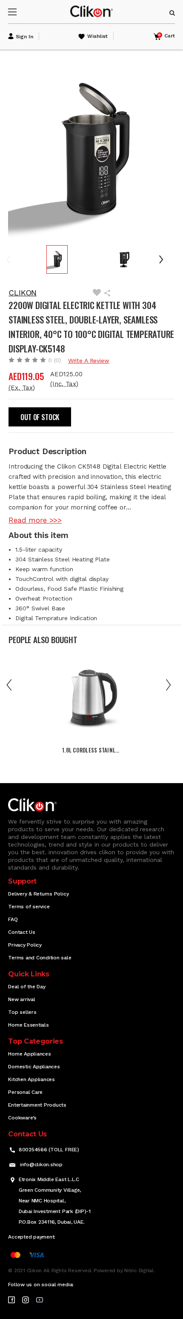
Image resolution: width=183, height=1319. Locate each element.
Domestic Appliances (34, 1067)
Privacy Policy (25, 945)
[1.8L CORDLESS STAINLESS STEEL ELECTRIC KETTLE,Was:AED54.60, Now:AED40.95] (91, 700)
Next (164, 259)
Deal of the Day (26, 987)
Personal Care (25, 1092)
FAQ (12, 919)
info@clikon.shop (41, 1164)
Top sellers (22, 1012)
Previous (14, 259)
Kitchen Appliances (31, 1079)
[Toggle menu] (19, 11)
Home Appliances (29, 1054)
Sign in (24, 37)
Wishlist (97, 36)
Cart (166, 36)
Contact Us (21, 932)
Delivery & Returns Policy (38, 894)
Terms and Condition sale (39, 958)
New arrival (21, 999)
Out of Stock (39, 417)
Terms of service (28, 907)
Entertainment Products (37, 1105)
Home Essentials (28, 1025)
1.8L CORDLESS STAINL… (90, 750)
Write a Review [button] (88, 360)
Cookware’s (22, 1118)
